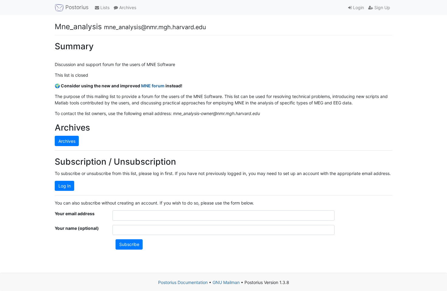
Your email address (75, 213)
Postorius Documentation (183, 282)
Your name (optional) (77, 228)
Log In (64, 185)
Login (358, 7)
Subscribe (129, 244)
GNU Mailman (226, 282)
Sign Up (381, 7)
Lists (104, 7)
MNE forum (153, 85)
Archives (127, 7)
